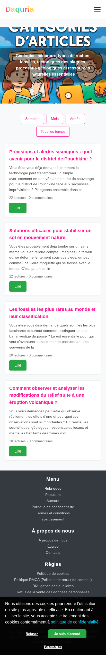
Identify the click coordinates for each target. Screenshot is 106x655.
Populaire (53, 495)
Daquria (19, 9)
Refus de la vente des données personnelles (53, 592)
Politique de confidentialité (53, 507)
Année (75, 119)
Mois (55, 119)
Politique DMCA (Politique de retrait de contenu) (53, 580)
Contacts (53, 552)
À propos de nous (53, 540)
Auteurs (53, 501)
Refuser (32, 634)
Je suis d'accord (67, 634)
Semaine (32, 119)
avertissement (52, 519)
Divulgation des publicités (53, 586)
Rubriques (53, 488)
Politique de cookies (53, 573)
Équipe (53, 546)
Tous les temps (53, 131)
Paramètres (53, 647)
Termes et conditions (53, 513)
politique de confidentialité (75, 622)
